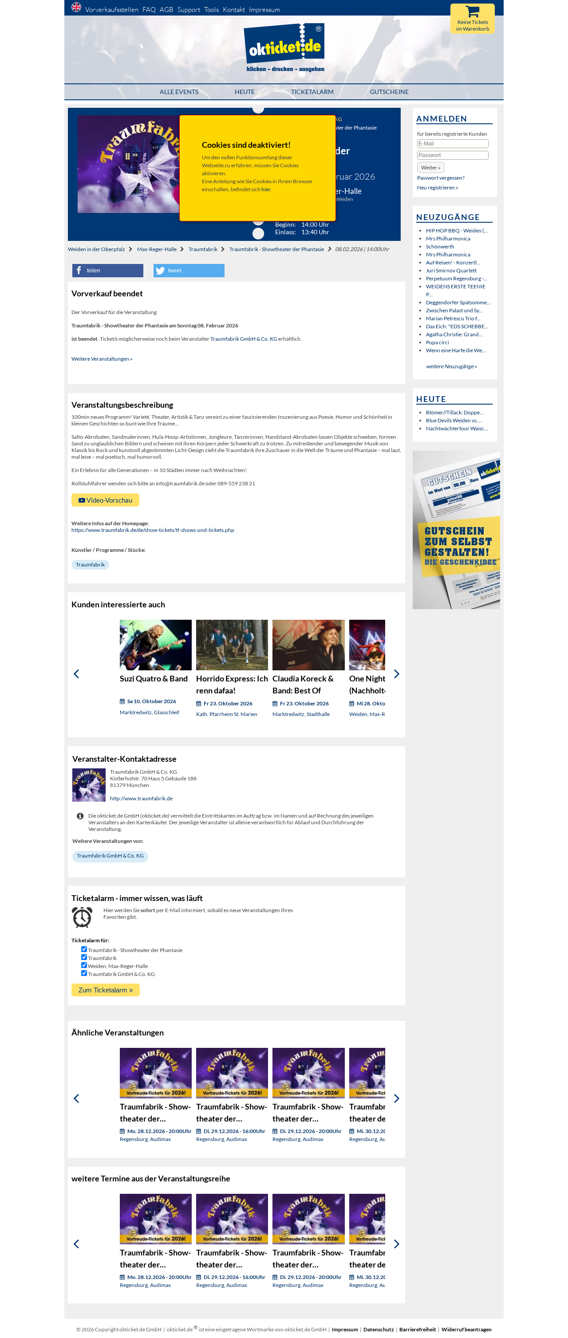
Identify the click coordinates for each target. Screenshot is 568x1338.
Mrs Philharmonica (448, 238)
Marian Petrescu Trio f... (453, 318)
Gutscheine (389, 91)
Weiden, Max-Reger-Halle (118, 966)
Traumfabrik (203, 249)
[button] (107, 270)
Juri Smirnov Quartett (451, 270)
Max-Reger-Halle (157, 249)
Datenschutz (378, 1329)
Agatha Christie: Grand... (454, 334)
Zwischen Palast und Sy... (454, 310)
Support (189, 9)
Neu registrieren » (437, 187)
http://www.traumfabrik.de (141, 798)
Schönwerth (440, 246)
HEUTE (245, 91)
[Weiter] (397, 674)
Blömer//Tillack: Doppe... (455, 412)
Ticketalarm (312, 91)
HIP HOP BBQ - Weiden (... (457, 230)
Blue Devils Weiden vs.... (454, 420)
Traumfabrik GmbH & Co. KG (243, 338)
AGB (167, 9)
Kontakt (234, 9)
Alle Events (179, 91)
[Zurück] (76, 674)
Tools (211, 9)
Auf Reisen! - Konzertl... (453, 262)
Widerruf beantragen (467, 1329)
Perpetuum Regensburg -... (456, 278)
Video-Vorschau (108, 500)
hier (266, 189)
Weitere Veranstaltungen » (102, 358)
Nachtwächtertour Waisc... (457, 428)
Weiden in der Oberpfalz (96, 249)
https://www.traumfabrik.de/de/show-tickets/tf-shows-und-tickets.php (152, 530)
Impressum (264, 9)
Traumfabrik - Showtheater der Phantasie (276, 249)
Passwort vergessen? (441, 177)
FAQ (149, 9)
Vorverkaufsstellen (111, 9)
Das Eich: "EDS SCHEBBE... (457, 326)
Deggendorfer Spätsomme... (458, 302)
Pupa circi (437, 342)
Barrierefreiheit (417, 1329)
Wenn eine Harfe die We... (456, 350)
